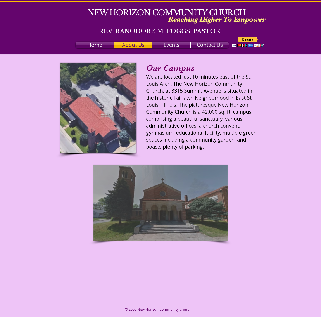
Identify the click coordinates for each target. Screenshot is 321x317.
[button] (248, 42)
